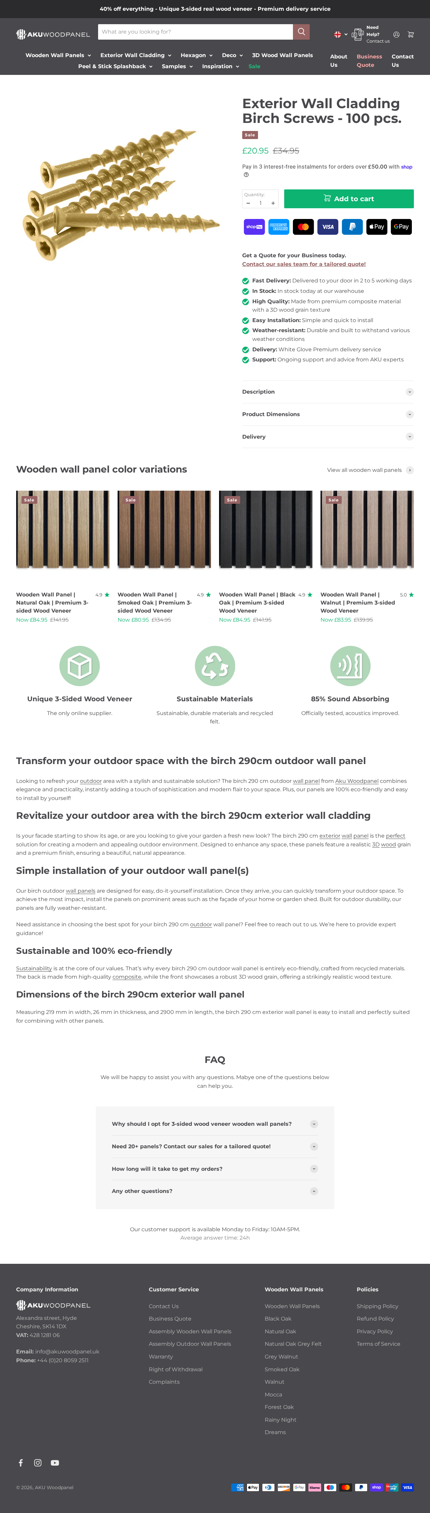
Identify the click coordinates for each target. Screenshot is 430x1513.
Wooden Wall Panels (55, 55)
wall (347, 836)
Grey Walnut (281, 1356)
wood (388, 844)
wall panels (80, 891)
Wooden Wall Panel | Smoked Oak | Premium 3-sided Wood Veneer (155, 602)
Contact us (378, 41)
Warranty (161, 1356)
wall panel (306, 781)
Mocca (273, 1394)
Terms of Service (378, 1344)
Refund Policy (375, 1319)
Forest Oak (279, 1407)
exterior (329, 836)
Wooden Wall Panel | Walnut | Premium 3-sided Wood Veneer (357, 602)
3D (376, 844)
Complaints (164, 1382)
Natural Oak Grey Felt (293, 1344)
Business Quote (170, 1319)
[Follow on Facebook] (20, 1462)
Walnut (275, 1382)
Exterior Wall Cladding (132, 55)
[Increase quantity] (273, 203)
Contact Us (164, 1306)
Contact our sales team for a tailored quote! (304, 264)
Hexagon (193, 55)
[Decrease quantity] (248, 203)
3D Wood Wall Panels (282, 55)
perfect (395, 836)
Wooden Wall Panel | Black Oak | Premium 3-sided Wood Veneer (257, 602)
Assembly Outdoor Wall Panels (190, 1344)
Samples (174, 66)
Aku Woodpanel (357, 781)
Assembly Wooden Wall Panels (190, 1331)
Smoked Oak (282, 1369)
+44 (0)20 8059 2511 (63, 1360)
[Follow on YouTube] (54, 1462)
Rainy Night (281, 1420)
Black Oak (278, 1319)
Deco (229, 55)
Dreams (275, 1432)
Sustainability (34, 968)
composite (127, 977)
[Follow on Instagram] (37, 1462)
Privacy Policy (375, 1331)
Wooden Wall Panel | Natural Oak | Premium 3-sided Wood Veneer (52, 602)
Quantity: (254, 194)
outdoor (91, 781)
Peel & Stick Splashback (112, 66)
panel (361, 836)
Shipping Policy (377, 1306)
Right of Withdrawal (176, 1369)
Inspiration (217, 66)
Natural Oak (280, 1331)
